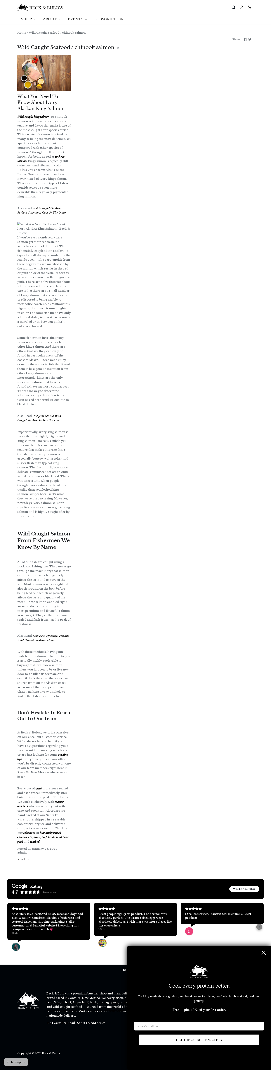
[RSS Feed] (117, 47)
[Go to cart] (250, 7)
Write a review (244, 889)
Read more (25, 859)
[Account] (242, 7)
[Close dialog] (263, 952)
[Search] (234, 7)
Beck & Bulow (51, 1053)
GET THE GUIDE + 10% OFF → (199, 1039)
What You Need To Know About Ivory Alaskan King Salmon (41, 102)
